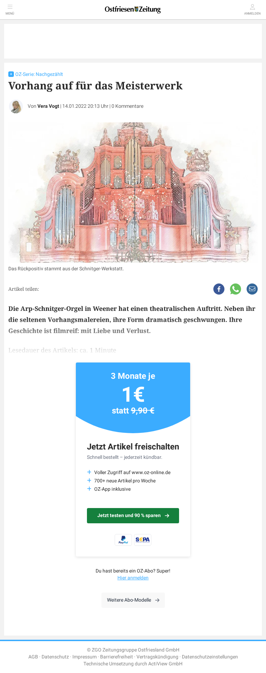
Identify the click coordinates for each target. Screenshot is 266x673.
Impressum (84, 657)
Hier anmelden (133, 578)
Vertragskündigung (157, 657)
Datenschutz (55, 657)
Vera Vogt (48, 106)
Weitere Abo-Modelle (129, 600)
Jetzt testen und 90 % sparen (129, 515)
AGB (33, 657)
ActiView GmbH (165, 663)
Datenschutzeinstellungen (210, 657)
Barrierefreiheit (116, 657)
